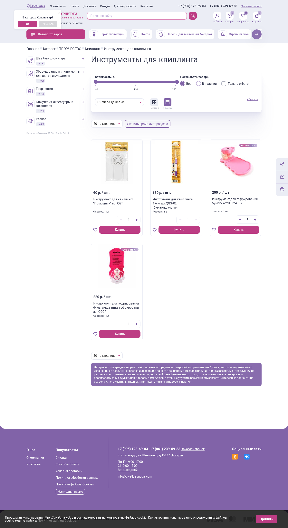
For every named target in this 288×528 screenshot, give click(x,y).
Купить (120, 229)
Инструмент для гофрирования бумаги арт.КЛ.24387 (235, 201)
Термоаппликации (112, 34)
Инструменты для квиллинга (127, 49)
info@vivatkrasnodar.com (135, 476)
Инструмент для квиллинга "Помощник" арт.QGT (113, 201)
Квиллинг (92, 49)
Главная (32, 49)
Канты (145, 34)
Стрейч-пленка (239, 34)
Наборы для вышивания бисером (189, 34)
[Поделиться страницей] (282, 164)
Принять (266, 519)
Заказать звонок (251, 6)
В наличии (209, 84)
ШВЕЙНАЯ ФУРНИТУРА (50, 61)
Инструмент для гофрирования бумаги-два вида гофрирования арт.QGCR (116, 308)
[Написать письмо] (282, 177)
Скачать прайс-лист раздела (147, 124)
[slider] (96, 82)
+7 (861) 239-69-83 (223, 6)
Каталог (49, 49)
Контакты (146, 6)
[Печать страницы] (282, 189)
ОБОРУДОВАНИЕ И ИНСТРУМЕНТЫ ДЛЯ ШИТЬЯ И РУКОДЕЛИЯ (58, 76)
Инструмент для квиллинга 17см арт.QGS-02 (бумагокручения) (173, 203)
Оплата (74, 6)
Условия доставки (69, 471)
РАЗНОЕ (41, 121)
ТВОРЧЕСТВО (70, 49)
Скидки (105, 6)
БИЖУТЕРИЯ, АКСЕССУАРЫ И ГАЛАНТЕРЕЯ (54, 106)
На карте (177, 455)
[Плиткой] (154, 102)
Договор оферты (125, 6)
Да (27, 24)
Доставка (89, 6)
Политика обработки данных (77, 478)
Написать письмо (70, 491)
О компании (58, 6)
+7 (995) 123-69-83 (192, 6)
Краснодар (37, 5)
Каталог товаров (50, 34)
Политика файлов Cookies (75, 484)
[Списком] (167, 102)
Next (257, 34)
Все (188, 84)
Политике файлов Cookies (57, 521)
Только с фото (238, 84)
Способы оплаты (68, 464)
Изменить (48, 24)
